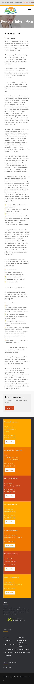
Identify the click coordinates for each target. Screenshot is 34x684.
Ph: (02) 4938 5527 (9, 515)
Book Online (9, 442)
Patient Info (8, 640)
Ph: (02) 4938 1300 (9, 541)
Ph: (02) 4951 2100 (9, 435)
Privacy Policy (7, 667)
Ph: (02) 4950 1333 (9, 464)
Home (6, 637)
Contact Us (10, 408)
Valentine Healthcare (24, 649)
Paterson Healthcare (10, 649)
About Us (21, 637)
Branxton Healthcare (24, 652)
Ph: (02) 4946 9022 (9, 565)
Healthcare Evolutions (14, 677)
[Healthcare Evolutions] (15, 10)
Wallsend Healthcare (11, 645)
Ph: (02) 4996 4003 (9, 489)
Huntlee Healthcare (10, 652)
